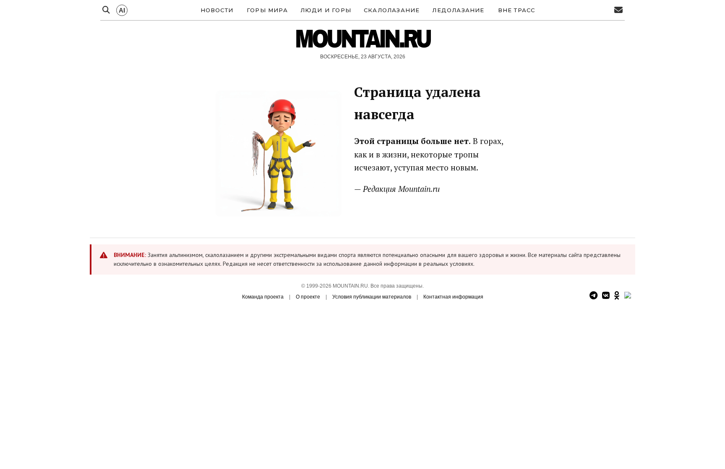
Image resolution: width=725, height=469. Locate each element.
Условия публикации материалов (371, 297)
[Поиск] (106, 10)
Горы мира (267, 10)
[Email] (618, 10)
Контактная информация (453, 297)
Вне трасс (516, 10)
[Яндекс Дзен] (627, 296)
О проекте (308, 297)
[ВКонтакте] (606, 296)
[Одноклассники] (617, 296)
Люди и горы (325, 10)
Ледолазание (458, 10)
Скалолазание (392, 10)
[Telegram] (593, 296)
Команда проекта (263, 297)
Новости (217, 10)
